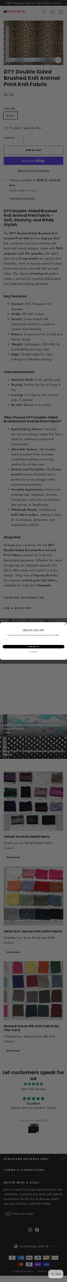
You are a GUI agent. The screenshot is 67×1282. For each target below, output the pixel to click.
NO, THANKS (33, 651)
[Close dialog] (65, 624)
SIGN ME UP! (33, 646)
